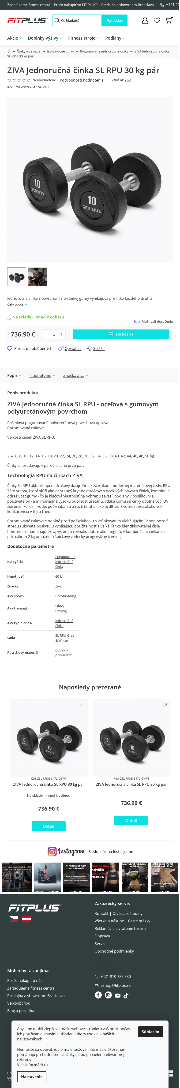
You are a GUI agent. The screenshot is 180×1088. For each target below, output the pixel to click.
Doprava (102, 935)
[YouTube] (118, 996)
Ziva (128, 80)
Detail (48, 826)
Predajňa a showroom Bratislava (127, 4)
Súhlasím (150, 1031)
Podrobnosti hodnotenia (82, 80)
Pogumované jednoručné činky (65, 561)
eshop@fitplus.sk (116, 985)
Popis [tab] (12, 375)
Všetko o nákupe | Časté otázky (122, 920)
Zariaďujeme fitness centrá (28, 4)
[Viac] (166, 37)
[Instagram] (108, 994)
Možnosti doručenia (157, 321)
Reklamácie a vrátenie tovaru (120, 928)
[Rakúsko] (26, 919)
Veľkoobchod (18, 1003)
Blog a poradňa (20, 1010)
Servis (100, 943)
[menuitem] (16, 38)
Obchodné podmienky (114, 951)
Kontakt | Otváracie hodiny (118, 913)
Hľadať (115, 20)
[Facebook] (98, 994)
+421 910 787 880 (116, 976)
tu (46, 1064)
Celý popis (15, 304)
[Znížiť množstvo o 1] (46, 334)
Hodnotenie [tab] (40, 375)
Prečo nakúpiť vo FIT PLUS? (76, 4)
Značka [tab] (73, 375)
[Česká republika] (13, 919)
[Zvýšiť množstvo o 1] (61, 334)
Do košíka (125, 334)
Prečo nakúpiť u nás (24, 980)
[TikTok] (126, 996)
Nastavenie (31, 1076)
